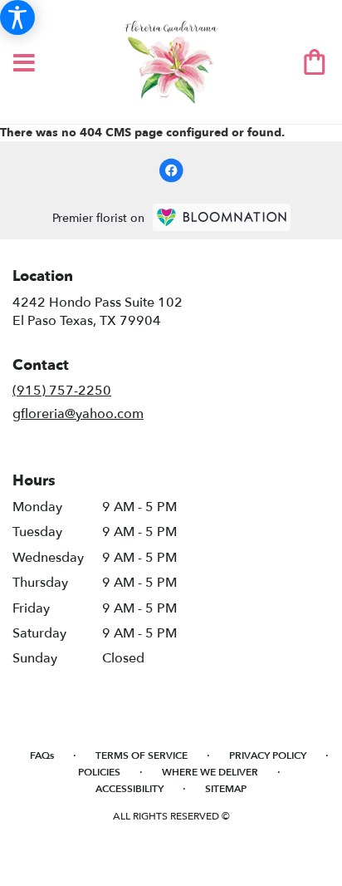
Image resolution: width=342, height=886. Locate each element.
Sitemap (226, 788)
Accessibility (129, 788)
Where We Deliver (210, 772)
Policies (99, 772)
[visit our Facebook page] (171, 170)
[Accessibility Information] (17, 17)
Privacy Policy (267, 755)
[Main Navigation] (24, 64)
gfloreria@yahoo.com (78, 414)
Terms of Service (141, 755)
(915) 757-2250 (61, 390)
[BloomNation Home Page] (222, 217)
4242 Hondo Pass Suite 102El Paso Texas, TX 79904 (97, 311)
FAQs (42, 755)
